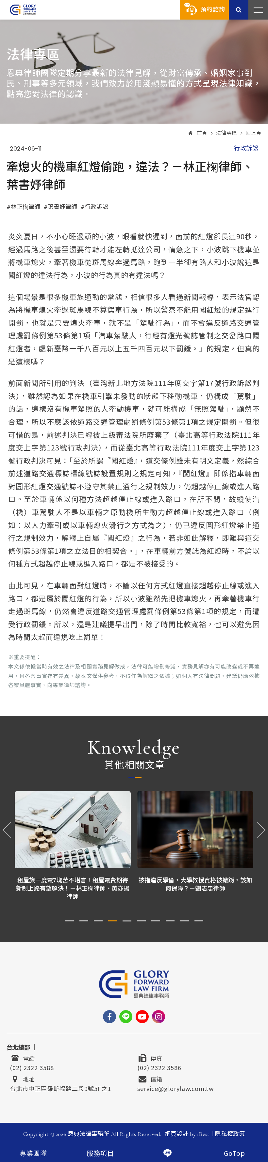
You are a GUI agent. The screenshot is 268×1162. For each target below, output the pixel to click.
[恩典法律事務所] (23, 10)
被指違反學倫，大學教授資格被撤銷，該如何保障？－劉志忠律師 (73, 883)
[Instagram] (158, 1016)
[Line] (125, 1016)
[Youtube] (142, 1016)
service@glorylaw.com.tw (175, 1087)
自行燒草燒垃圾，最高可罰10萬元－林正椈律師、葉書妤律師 (195, 883)
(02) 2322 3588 (32, 1066)
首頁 (202, 133)
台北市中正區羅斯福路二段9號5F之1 (60, 1087)
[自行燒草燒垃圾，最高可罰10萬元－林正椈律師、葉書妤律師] (195, 829)
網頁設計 (177, 1134)
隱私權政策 (230, 1134)
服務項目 (100, 1154)
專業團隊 (33, 1154)
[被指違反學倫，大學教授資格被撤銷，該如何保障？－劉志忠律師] (73, 829)
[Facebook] (109, 1016)
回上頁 (253, 133)
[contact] (167, 1153)
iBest (203, 1134)
